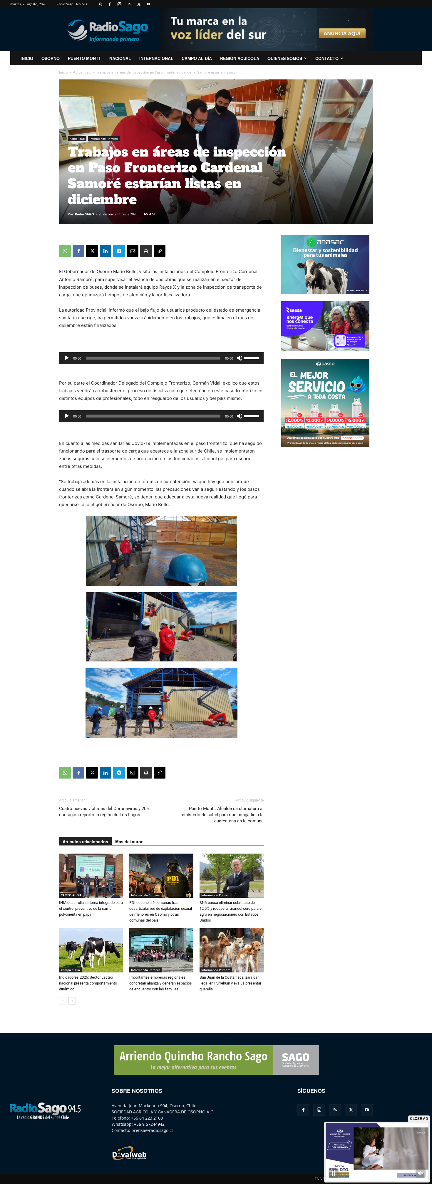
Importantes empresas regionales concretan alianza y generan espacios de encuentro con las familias (160, 983)
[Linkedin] (105, 251)
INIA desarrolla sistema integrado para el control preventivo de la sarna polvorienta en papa (91, 908)
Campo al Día (197, 58)
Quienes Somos (284, 58)
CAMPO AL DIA (71, 895)
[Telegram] (119, 251)
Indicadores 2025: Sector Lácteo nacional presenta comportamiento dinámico (88, 983)
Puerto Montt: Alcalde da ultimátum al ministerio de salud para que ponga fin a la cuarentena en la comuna (222, 815)
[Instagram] (119, 4)
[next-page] (72, 1001)
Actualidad (82, 72)
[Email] (132, 251)
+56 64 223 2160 (147, 1118)
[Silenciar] (239, 358)
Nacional (120, 58)
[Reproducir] (67, 358)
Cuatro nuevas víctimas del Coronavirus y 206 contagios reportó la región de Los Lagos (104, 811)
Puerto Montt (84, 58)
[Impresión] (146, 251)
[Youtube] (148, 4)
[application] (161, 358)
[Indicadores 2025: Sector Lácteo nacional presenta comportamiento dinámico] (91, 950)
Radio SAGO (84, 214)
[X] (138, 4)
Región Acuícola (239, 58)
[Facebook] (109, 4)
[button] (100, 4)
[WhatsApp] (65, 251)
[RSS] (129, 4)
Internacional (156, 58)
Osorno (50, 58)
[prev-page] (62, 1001)
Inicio (63, 72)
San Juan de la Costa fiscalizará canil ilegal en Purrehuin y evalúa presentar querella (230, 983)
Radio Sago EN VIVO (71, 4)
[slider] (252, 357)
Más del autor (129, 841)
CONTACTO (327, 58)
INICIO (27, 58)
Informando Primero (104, 139)
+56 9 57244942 (149, 1124)
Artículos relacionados (85, 841)
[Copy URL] (159, 251)
